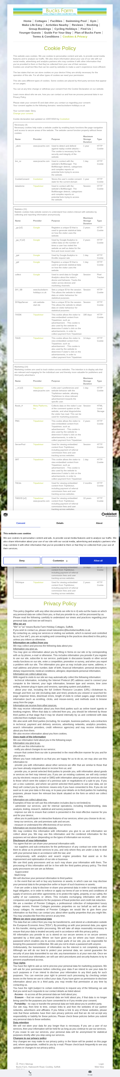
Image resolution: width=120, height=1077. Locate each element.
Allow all (98, 560)
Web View (99, 1067)
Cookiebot (64, 119)
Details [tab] (60, 523)
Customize (58, 560)
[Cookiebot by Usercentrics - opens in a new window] (104, 515)
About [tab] (99, 523)
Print (21, 1064)
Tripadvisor (38, 186)
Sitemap (29, 1064)
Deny (22, 560)
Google (36, 227)
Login (101, 1064)
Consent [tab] (20, 523)
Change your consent (23, 113)
